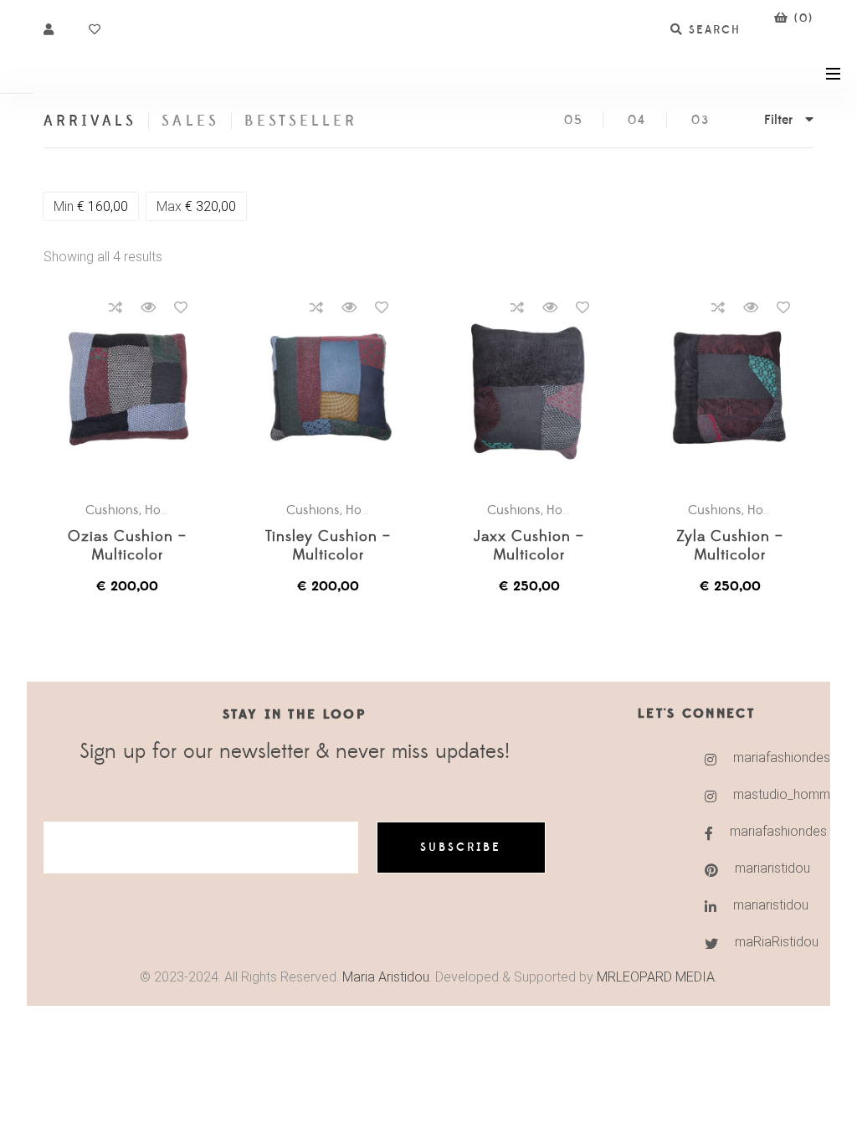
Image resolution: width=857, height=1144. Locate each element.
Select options (135, 387)
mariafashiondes (751, 757)
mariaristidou (752, 868)
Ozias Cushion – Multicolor (127, 546)
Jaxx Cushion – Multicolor (529, 546)
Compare (115, 307)
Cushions (112, 510)
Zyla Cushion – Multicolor (729, 546)
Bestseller (301, 121)
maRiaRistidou (752, 942)
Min (91, 206)
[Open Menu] (833, 72)
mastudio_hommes (751, 794)
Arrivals (90, 121)
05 (573, 120)
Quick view (148, 307)
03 (700, 120)
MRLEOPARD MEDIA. (657, 977)
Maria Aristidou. (385, 977)
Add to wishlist (180, 307)
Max (196, 206)
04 (637, 120)
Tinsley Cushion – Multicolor (328, 546)
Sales (190, 121)
